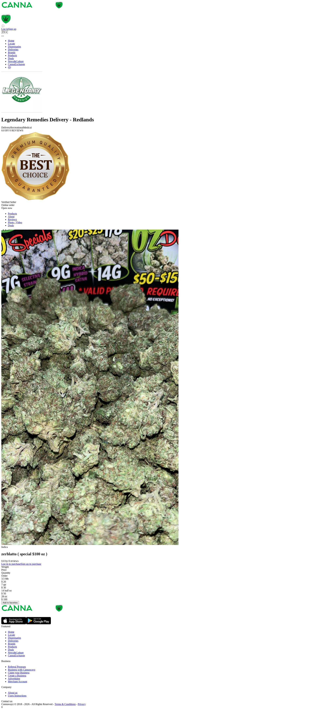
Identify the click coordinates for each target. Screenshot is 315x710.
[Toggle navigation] (2, 35)
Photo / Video (15, 222)
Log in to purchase (11, 564)
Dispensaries (14, 46)
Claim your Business (18, 672)
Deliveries (13, 49)
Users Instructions (17, 695)
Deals (11, 58)
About (11, 216)
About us (12, 692)
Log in (4, 29)
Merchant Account (17, 681)
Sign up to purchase (31, 564)
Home (11, 40)
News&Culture (16, 61)
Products (12, 55)
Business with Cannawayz (21, 669)
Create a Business (17, 675)
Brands (11, 52)
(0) (9, 67)
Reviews (12, 219)
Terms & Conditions (65, 704)
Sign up (12, 29)
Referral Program (17, 666)
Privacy (82, 704)
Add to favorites (10, 602)
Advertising (14, 678)
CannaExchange (16, 64)
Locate (11, 43)
